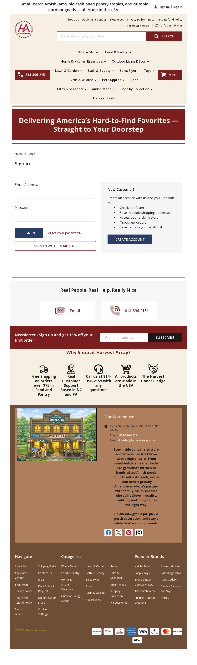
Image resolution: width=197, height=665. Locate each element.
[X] (118, 532)
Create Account (130, 239)
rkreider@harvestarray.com (136, 440)
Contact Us (45, 573)
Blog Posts (117, 19)
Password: (22, 207)
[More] (130, 52)
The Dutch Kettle (145, 591)
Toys (147, 70)
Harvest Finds (104, 98)
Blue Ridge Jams (171, 573)
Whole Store (88, 52)
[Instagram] (139, 532)
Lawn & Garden (67, 70)
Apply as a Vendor (94, 19)
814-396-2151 (128, 435)
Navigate (23, 556)
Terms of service (138, 26)
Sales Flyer (128, 70)
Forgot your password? (63, 233)
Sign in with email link (55, 246)
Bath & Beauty (99, 70)
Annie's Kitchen (170, 566)
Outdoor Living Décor (129, 61)
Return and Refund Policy (165, 19)
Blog (41, 579)
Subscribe (165, 337)
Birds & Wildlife (81, 80)
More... (165, 598)
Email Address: (26, 184)
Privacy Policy (136, 19)
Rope (134, 80)
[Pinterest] (129, 532)
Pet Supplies (111, 80)
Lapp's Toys (142, 573)
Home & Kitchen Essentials (81, 61)
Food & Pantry (116, 52)
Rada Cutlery (169, 579)
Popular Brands (149, 556)
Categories (71, 556)
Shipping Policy (47, 566)
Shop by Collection (134, 89)
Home (19, 153)
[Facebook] (108, 532)
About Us (73, 19)
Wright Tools (143, 566)
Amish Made (101, 89)
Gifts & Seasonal (70, 89)
